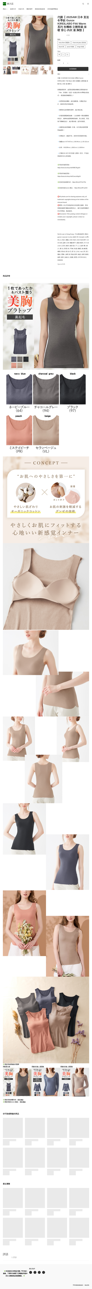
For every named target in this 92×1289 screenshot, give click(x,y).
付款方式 (21, 9)
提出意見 (87, 1285)
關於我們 (29, 9)
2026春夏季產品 (52, 9)
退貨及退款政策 (40, 9)
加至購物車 (73, 69)
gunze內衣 (61, 264)
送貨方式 (13, 9)
